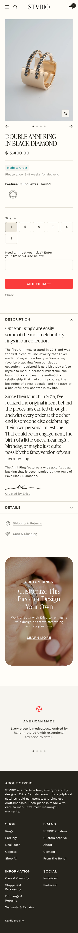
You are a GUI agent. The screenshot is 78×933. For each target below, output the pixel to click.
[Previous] (7, 126)
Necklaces (12, 844)
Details (13, 507)
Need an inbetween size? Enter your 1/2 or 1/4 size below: (28, 254)
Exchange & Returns (13, 898)
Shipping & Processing (13, 887)
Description (17, 319)
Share (9, 295)
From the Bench (55, 858)
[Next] (71, 126)
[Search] (15, 7)
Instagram (50, 878)
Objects (10, 851)
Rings (9, 831)
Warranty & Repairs (19, 907)
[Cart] (70, 7)
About (47, 844)
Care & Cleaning (25, 533)
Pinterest (50, 885)
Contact (49, 851)
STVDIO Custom (55, 831)
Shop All (11, 858)
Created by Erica (17, 493)
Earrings (11, 838)
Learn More (39, 638)
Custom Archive (55, 838)
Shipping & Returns (27, 523)
